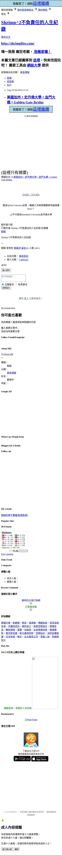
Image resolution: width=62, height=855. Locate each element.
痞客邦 (17, 248)
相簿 (9, 78)
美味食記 (23, 256)
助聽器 (16, 623)
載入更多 (6, 270)
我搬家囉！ (42, 52)
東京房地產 (11, 633)
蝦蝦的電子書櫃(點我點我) (14, 515)
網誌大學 (34, 65)
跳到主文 (5, 37)
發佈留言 (6, 288)
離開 (16, 849)
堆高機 (32, 623)
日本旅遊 (10, 636)
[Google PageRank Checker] (31, 719)
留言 (23, 248)
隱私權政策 (51, 812)
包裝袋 (27, 630)
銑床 (24, 623)
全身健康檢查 (40, 630)
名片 (9, 85)
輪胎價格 (10, 630)
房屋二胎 (45, 636)
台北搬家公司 (31, 636)
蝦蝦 (3, 231)
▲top (3, 264)
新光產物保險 (26, 633)
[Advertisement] (22, 414)
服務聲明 (31, 815)
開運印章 (5, 623)
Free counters (7, 554)
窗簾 (19, 630)
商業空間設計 (40, 626)
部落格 (10, 81)
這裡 (36, 60)
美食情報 (24, 72)
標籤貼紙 (42, 623)
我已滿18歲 (7, 849)
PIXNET (13, 812)
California (23, 259)
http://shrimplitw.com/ (17, 43)
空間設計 (40, 633)
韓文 (19, 636)
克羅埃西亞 (14, 626)
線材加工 (26, 626)
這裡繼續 (41, 109)
